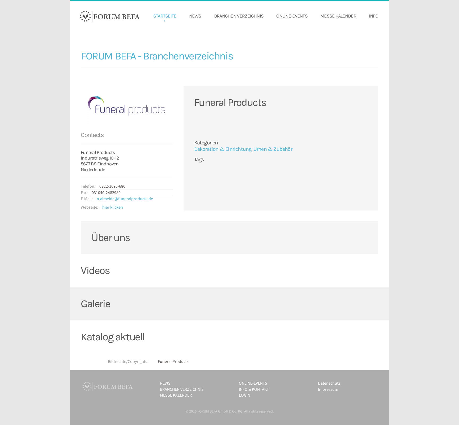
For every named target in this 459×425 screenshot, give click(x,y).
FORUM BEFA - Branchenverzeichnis (157, 56)
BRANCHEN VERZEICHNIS (239, 16)
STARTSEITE (164, 16)
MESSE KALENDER (338, 16)
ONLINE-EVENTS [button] (292, 16)
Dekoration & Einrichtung (223, 149)
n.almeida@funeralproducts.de (125, 199)
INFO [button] (373, 16)
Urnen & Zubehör (272, 149)
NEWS (195, 16)
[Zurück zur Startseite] (110, 16)
